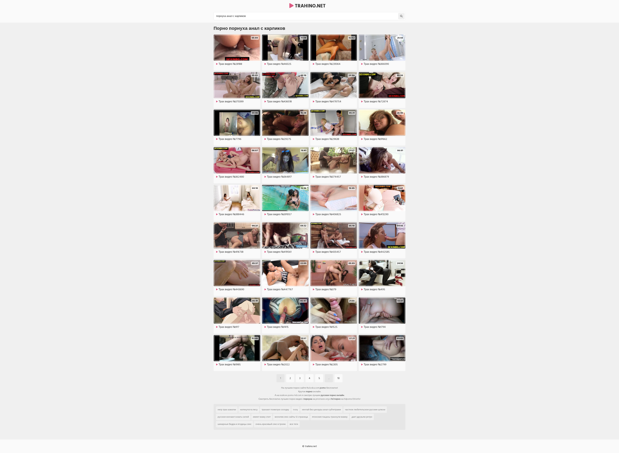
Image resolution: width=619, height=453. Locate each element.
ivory (295, 409)
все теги (294, 424)
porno (323, 388)
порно (309, 391)
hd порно (335, 399)
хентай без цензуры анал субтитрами (321, 409)
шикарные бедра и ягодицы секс (234, 424)
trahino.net (310, 6)
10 (338, 378)
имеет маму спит (262, 417)
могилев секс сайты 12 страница (291, 417)
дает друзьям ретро (362, 417)
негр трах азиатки (227, 409)
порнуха (307, 399)
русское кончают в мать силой (233, 417)
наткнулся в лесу (249, 409)
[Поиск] (401, 16)
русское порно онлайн (332, 395)
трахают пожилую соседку (275, 409)
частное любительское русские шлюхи (365, 409)
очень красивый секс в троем (270, 424)
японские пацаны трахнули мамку (330, 417)
